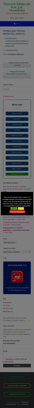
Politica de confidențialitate (17, 212)
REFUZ (21, 208)
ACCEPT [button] (14, 208)
